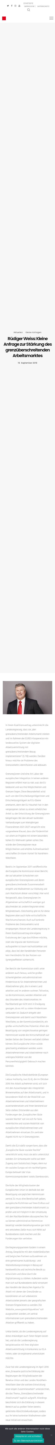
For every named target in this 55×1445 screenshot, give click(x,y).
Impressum (29, 6)
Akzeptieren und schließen (28, 1436)
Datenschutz (43, 6)
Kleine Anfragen (34, 332)
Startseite (28, 3)
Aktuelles (18, 332)
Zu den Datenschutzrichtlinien (28, 1440)
